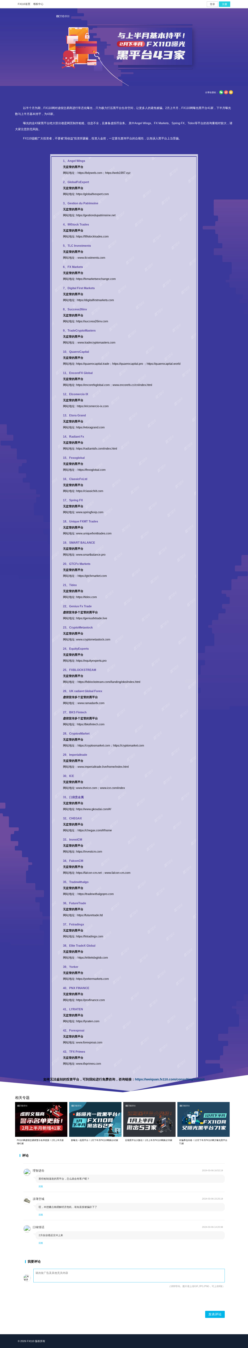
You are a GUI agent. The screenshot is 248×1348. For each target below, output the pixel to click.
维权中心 (38, 4)
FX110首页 (24, 4)
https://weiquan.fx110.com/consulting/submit (170, 1079)
